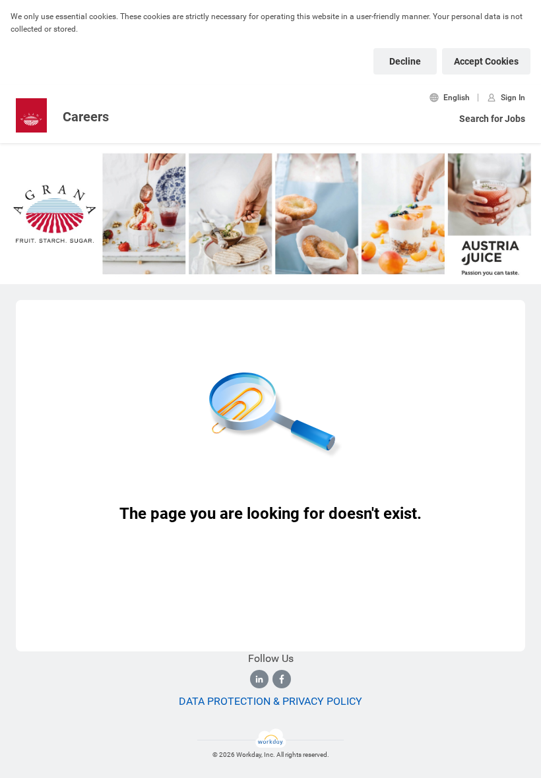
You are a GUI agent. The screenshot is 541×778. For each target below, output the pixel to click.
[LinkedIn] (259, 679)
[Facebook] (281, 679)
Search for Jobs (492, 118)
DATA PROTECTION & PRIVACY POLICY (270, 701)
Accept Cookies (486, 61)
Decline (405, 61)
